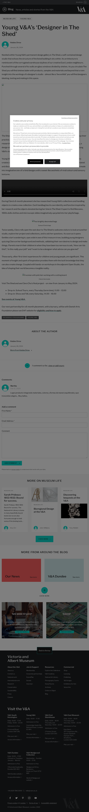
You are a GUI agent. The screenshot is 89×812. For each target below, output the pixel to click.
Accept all (52, 161)
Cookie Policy (66, 143)
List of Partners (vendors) (21, 154)
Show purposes (35, 161)
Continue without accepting (69, 118)
